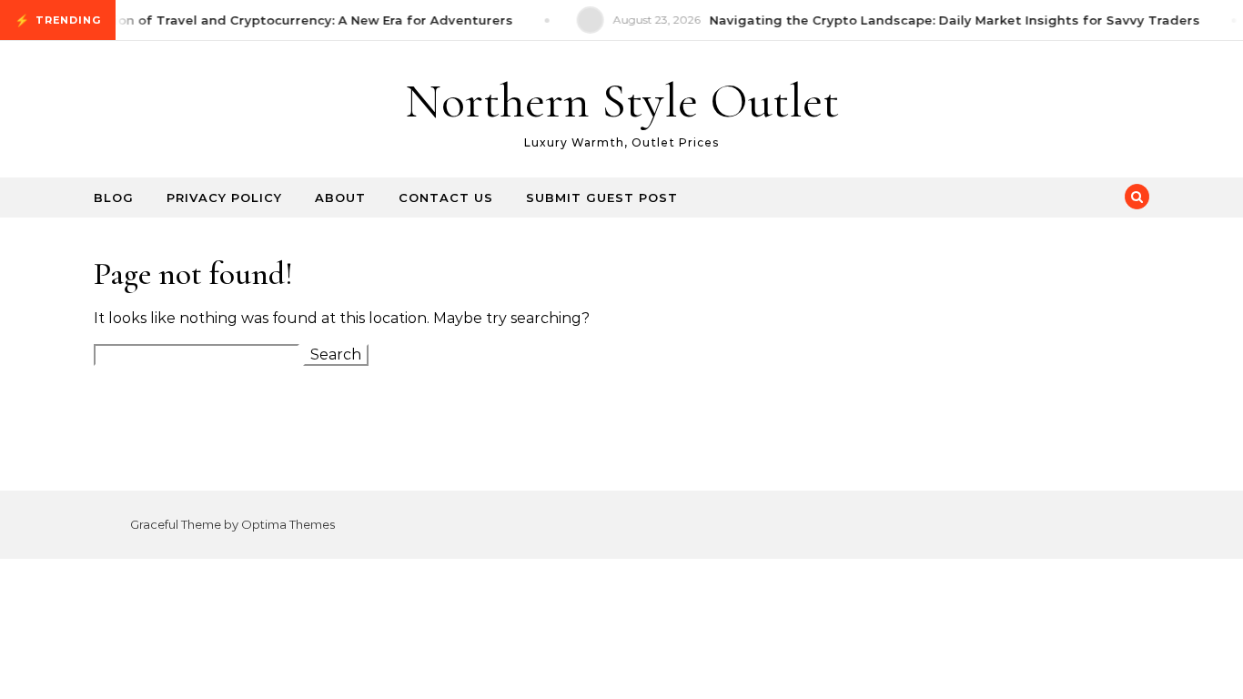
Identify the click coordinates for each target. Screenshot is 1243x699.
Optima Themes (288, 524)
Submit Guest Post (602, 197)
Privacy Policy (224, 197)
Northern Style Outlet (622, 100)
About (340, 197)
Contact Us (446, 197)
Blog (114, 197)
